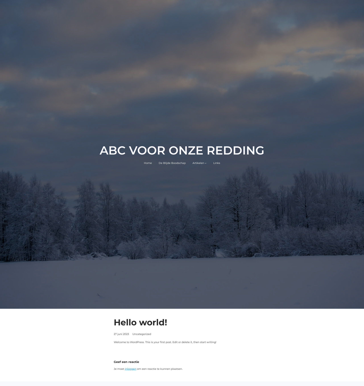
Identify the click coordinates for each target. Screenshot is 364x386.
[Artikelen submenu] (205, 163)
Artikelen (198, 163)
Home (148, 163)
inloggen (130, 368)
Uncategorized (141, 334)
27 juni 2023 (121, 334)
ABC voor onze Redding (182, 150)
